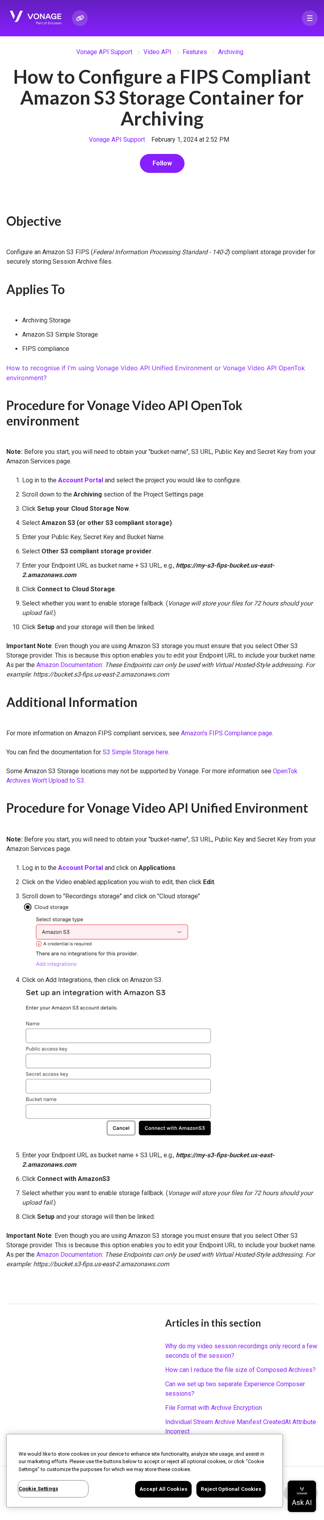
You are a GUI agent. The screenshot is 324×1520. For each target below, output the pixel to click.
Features (195, 52)
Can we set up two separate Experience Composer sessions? (235, 1388)
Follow (162, 163)
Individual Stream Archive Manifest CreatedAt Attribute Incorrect (240, 1426)
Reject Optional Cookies (231, 1489)
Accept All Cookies (163, 1489)
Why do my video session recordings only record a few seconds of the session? (241, 1350)
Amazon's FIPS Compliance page (226, 733)
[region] (144, 1470)
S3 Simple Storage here (135, 752)
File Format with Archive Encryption (213, 1407)
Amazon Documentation (69, 665)
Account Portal (80, 480)
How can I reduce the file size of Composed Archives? (240, 1370)
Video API (157, 52)
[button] (310, 18)
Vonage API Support (104, 52)
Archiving (230, 52)
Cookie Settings (38, 1489)
